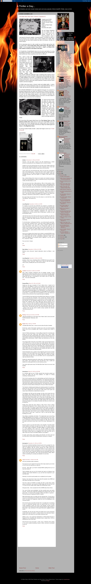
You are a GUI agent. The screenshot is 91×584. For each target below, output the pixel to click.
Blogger (48, 580)
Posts (60, 244)
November (62, 174)
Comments (61, 246)
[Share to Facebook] (42, 153)
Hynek (23, 323)
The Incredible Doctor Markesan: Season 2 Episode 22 (64, 226)
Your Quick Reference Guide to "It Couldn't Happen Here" (67, 124)
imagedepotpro (66, 579)
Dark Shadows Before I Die (65, 76)
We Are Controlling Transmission (63, 137)
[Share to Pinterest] (43, 153)
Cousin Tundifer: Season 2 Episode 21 (65, 230)
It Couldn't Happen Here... (65, 121)
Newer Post (22, 568)
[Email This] (38, 153)
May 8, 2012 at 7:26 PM (31, 323)
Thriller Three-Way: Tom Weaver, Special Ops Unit (65, 223)
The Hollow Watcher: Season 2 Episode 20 (65, 232)
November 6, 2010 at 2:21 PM (34, 249)
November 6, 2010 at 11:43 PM (33, 270)
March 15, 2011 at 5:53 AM (34, 283)
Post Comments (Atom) (30, 570)
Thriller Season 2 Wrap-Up (65, 189)
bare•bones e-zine (63, 90)
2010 (60, 173)
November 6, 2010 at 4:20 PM (35, 258)
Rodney (24, 314)
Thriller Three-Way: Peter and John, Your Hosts (65, 184)
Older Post (51, 568)
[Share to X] (41, 153)
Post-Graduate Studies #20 (67, 109)
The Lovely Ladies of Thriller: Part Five (64, 206)
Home (37, 568)
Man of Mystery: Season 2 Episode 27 (65, 203)
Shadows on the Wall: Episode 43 (67, 78)
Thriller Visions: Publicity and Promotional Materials (66, 179)
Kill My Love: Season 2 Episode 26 (64, 209)
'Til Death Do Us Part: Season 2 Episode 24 (65, 214)
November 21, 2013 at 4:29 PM (35, 443)
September (62, 237)
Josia (23, 459)
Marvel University (63, 106)
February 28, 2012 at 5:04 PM (32, 314)
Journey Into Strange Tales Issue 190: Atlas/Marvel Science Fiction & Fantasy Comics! (67, 94)
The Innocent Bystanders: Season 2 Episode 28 (65, 200)
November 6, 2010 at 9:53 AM (33, 160)
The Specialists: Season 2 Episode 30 (65, 195)
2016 (60, 171)
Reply (23, 200)
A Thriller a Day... (26, 6)
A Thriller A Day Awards (64, 176)
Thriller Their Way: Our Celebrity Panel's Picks (65, 187)
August (61, 238)
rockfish (24, 270)
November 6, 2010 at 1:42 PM (35, 204)
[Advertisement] (37, 557)
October (62, 235)
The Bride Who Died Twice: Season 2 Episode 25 (32, 16)
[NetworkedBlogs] (65, 265)
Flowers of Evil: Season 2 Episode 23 (65, 220)
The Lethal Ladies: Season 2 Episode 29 (65, 197)
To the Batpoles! (62, 153)
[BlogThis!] (40, 153)
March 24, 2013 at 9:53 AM (34, 371)
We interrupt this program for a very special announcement (67, 140)
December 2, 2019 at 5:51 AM (31, 459)
